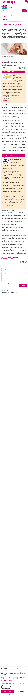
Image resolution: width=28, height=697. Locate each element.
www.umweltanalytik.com (7, 258)
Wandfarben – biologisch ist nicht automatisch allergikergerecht (13, 63)
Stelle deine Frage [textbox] (7, 10)
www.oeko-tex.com (6, 100)
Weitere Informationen (17, 678)
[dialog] (14, 682)
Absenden (22, 285)
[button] (26, 1)
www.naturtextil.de (6, 207)
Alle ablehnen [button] (21, 691)
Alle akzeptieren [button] (7, 691)
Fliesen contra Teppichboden (9, 65)
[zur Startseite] (9, 4)
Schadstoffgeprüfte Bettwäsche (10, 61)
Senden (24, 10)
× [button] (26, 668)
